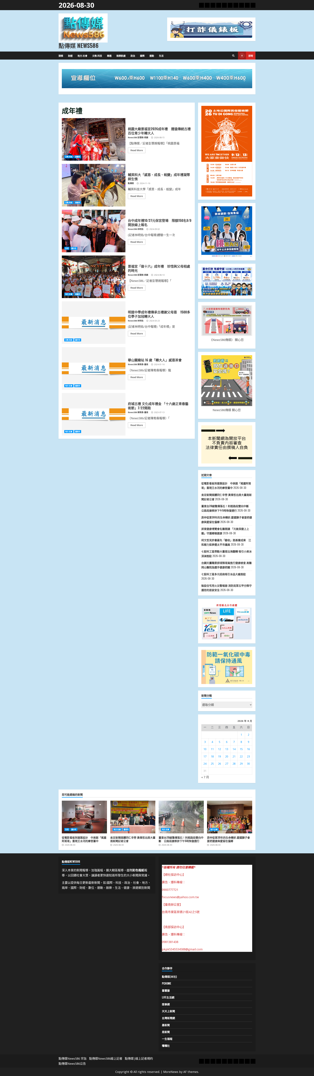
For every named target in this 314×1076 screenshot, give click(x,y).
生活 (161, 55)
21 (234, 756)
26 (219, 763)
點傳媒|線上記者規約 (139, 1058)
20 (226, 756)
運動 (151, 55)
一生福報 (167, 1039)
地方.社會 (82, 55)
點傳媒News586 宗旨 (73, 1058)
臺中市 (73, 248)
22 (241, 756)
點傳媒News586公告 (72, 1064)
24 (204, 763)
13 (226, 749)
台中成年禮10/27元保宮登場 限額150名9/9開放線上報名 (93, 231)
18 (212, 756)
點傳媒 (131, 183)
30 (248, 763)
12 (219, 749)
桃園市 (77, 157)
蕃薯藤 (166, 990)
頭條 (61, 55)
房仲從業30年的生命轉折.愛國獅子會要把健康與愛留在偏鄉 (229, 817)
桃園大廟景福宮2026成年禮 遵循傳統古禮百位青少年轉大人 (93, 139)
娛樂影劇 (121, 55)
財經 (70, 55)
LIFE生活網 (168, 997)
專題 (109, 55)
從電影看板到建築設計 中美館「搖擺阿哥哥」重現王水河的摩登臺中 (84, 817)
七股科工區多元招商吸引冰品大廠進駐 (223, 574)
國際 (142, 55)
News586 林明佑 (135, 229)
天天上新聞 (168, 1011)
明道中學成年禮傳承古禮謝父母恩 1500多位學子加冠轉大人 (93, 322)
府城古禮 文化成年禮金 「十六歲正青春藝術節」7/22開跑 (93, 414)
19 (219, 756)
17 (204, 756)
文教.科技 (97, 55)
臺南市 (77, 386)
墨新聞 (166, 1025)
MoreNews (170, 1072)
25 (212, 763)
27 (226, 763)
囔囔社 (166, 1046)
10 (204, 749)
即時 (250, 55)
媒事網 (166, 1004)
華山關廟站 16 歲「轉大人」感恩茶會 (93, 368)
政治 (133, 55)
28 (234, 763)
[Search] (233, 56)
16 (248, 749)
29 (241, 763)
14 (234, 749)
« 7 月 (205, 777)
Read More (137, 150)
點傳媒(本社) (169, 976)
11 (212, 749)
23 (248, 756)
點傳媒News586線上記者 (105, 1058)
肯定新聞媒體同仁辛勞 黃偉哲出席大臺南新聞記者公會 (132, 817)
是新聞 (166, 1032)
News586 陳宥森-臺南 (138, 364)
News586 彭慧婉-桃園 (138, 137)
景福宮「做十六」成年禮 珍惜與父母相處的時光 (93, 277)
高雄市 (77, 202)
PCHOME (166, 983)
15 (241, 749)
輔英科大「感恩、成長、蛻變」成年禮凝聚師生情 (93, 185)
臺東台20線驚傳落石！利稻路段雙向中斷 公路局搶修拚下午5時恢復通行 (181, 817)
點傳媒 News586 (78, 45)
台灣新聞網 (168, 1018)
